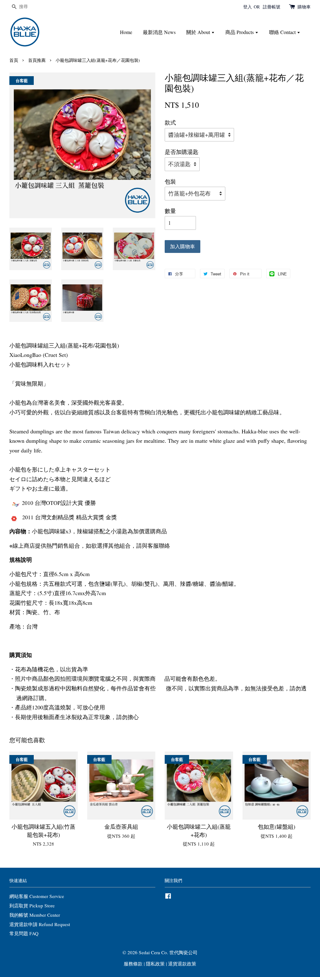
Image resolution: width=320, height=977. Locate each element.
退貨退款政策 (182, 963)
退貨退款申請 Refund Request (39, 924)
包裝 (170, 181)
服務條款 (133, 963)
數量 (170, 211)
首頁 (13, 60)
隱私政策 (155, 963)
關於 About (198, 32)
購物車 (304, 7)
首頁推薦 (37, 60)
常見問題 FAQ (23, 933)
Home (126, 32)
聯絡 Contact (283, 32)
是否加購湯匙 (181, 151)
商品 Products (240, 32)
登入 (247, 7)
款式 (170, 122)
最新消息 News (159, 32)
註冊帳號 (271, 7)
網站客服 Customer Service (36, 896)
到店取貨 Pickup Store (32, 905)
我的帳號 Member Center (34, 915)
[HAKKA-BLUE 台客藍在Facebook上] (168, 897)
